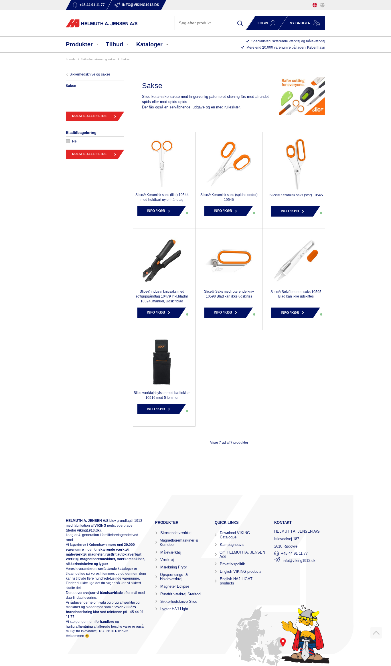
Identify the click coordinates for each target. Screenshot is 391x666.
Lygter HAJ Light (174, 609)
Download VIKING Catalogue (235, 535)
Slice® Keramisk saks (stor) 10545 (296, 195)
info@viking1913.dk (299, 560)
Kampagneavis (232, 544)
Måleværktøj (170, 552)
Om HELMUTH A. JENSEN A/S (242, 554)
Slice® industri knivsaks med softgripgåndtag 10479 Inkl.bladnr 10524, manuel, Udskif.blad (162, 296)
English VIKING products (241, 571)
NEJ (75, 141)
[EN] (322, 5)
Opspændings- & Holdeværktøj (174, 576)
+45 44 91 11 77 (294, 553)
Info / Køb (156, 211)
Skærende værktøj (175, 533)
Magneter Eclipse (174, 586)
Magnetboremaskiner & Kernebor (179, 542)
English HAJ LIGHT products (236, 581)
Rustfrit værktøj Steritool (180, 594)
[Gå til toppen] (376, 633)
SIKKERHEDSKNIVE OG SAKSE (98, 59)
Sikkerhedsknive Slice (178, 601)
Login (263, 23)
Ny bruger (300, 23)
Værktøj (167, 560)
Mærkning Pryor (173, 567)
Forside (71, 59)
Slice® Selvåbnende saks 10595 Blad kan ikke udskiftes (295, 294)
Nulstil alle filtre (89, 116)
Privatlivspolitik (232, 564)
